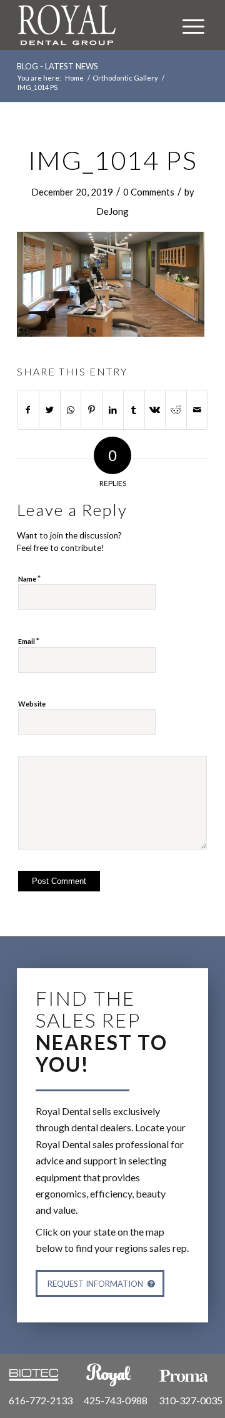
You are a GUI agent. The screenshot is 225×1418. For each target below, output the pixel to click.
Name (29, 578)
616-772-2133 (40, 1400)
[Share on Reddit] (176, 409)
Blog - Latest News (57, 66)
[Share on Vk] (155, 409)
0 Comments (148, 191)
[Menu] (187, 25)
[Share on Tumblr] (134, 409)
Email (28, 641)
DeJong (112, 211)
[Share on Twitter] (49, 409)
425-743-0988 (116, 1400)
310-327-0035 (190, 1400)
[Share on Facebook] (28, 409)
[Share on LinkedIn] (112, 409)
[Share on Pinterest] (91, 409)
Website (32, 704)
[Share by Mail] (197, 409)
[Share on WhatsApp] (71, 409)
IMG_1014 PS (113, 160)
